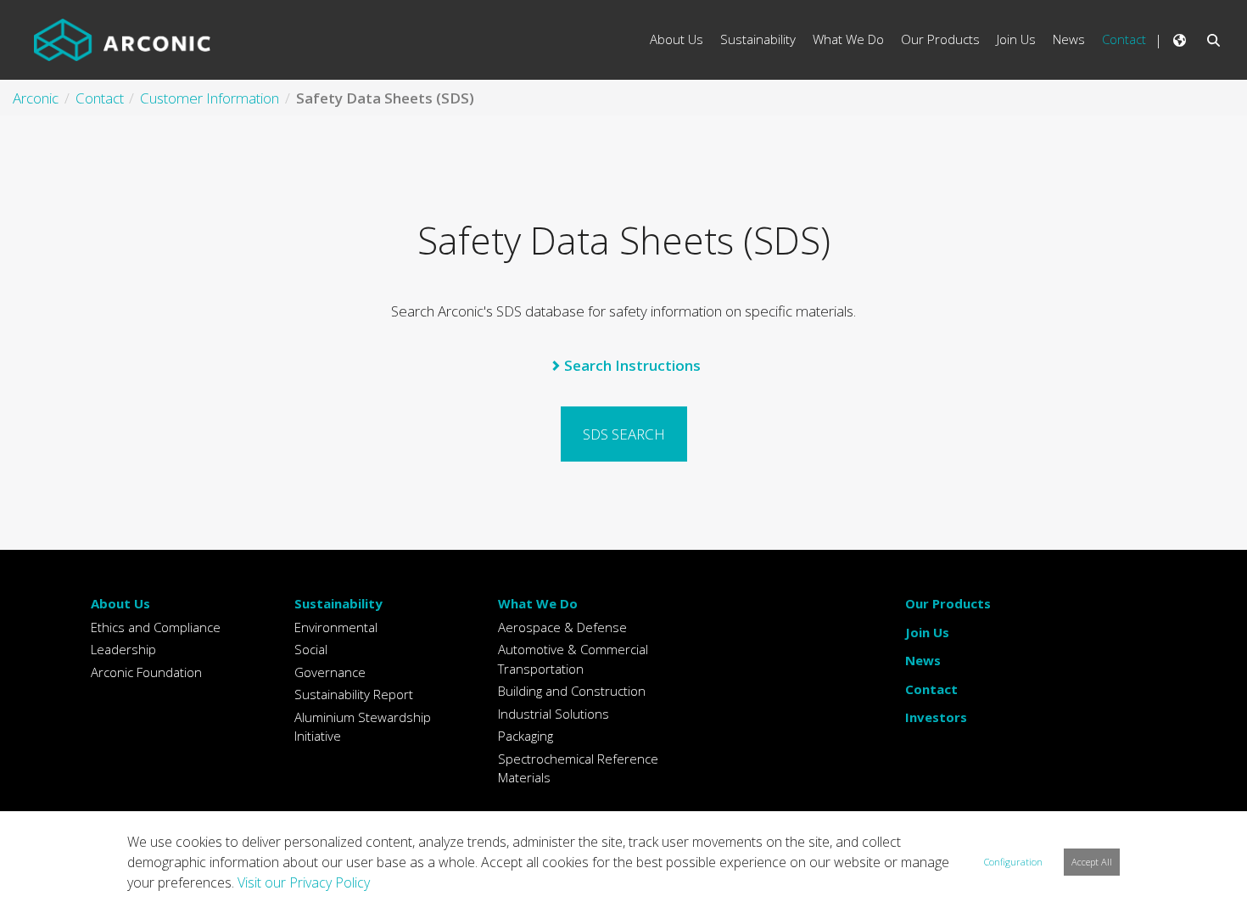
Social (310, 649)
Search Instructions (632, 365)
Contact (931, 689)
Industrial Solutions (553, 713)
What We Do (538, 603)
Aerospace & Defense (562, 627)
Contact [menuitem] (1124, 39)
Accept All (1091, 861)
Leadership (123, 649)
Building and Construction (572, 690)
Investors (936, 717)
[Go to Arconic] (122, 40)
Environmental (335, 627)
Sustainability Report (353, 694)
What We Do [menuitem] (848, 39)
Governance (330, 672)
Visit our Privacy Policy (304, 882)
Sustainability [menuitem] (758, 39)
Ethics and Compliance (156, 627)
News (923, 660)
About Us (120, 603)
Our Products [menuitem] (940, 39)
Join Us (927, 632)
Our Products (948, 603)
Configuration (1013, 861)
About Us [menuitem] (676, 39)
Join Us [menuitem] (1016, 39)
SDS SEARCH (624, 434)
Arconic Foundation (146, 672)
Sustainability (338, 603)
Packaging (525, 735)
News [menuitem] (1069, 39)
